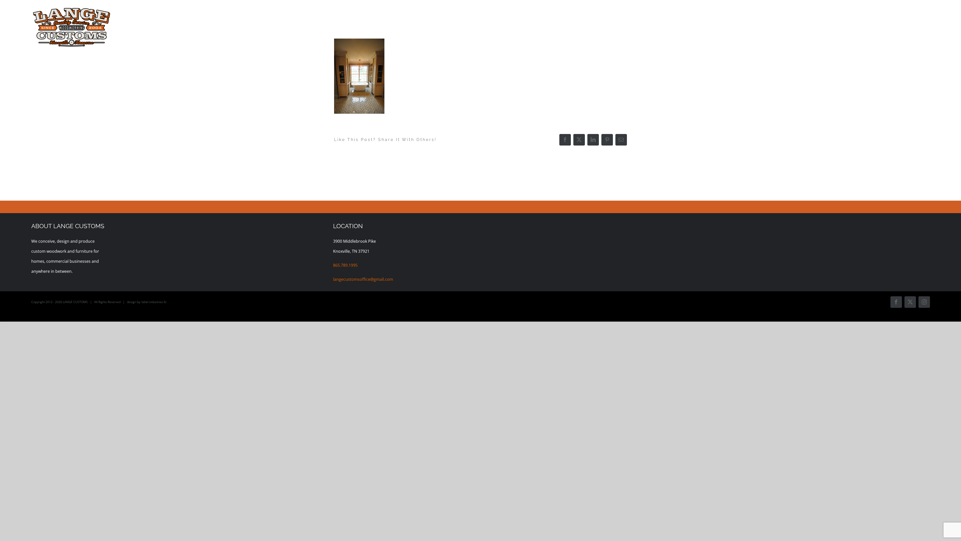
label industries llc (154, 302)
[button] (921, 10)
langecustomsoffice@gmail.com (363, 279)
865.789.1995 (345, 265)
